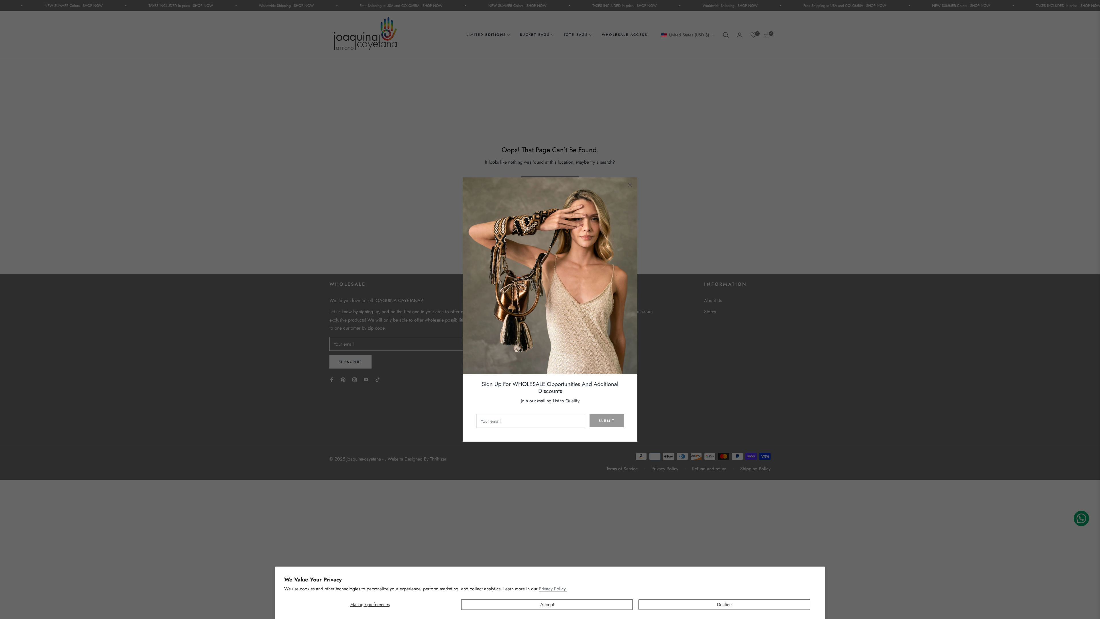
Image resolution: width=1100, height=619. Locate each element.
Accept (547, 604)
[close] (630, 185)
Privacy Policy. (553, 588)
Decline (724, 604)
